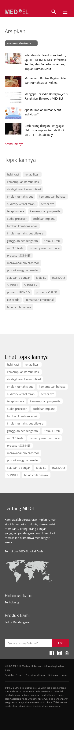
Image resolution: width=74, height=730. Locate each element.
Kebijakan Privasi (14, 674)
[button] (65, 12)
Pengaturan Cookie (35, 674)
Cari (60, 643)
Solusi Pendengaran (18, 622)
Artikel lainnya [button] (14, 144)
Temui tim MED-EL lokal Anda (24, 551)
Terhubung (12, 602)
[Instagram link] (59, 653)
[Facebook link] (52, 653)
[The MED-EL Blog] (16, 12)
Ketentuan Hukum (57, 674)
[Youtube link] (67, 653)
